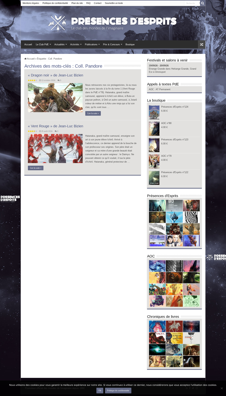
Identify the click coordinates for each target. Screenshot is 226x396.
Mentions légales (31, 3)
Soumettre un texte (114, 3)
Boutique (130, 44)
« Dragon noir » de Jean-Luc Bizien (55, 75)
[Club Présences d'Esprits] (113, 22)
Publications (91, 44)
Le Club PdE (42, 44)
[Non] (221, 388)
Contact (97, 3)
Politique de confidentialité (55, 3)
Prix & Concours (111, 44)
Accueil (28, 44)
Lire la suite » (93, 113)
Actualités (59, 44)
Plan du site (77, 3)
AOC (151, 89)
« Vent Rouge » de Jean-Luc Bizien (55, 126)
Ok (100, 390)
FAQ (88, 3)
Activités (74, 44)
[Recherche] (202, 3)
